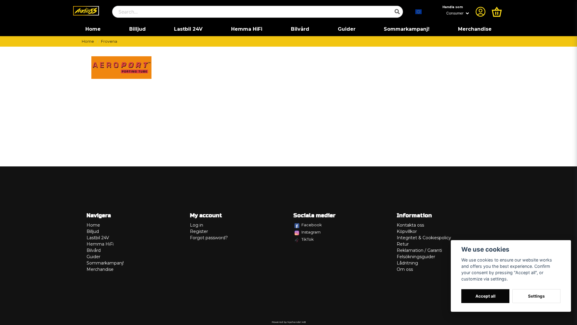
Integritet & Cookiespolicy (424, 237)
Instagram (311, 232)
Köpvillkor (407, 231)
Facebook (311, 224)
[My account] (480, 12)
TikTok (307, 239)
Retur (403, 244)
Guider (347, 29)
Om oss (405, 269)
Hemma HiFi (246, 29)
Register (199, 231)
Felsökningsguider (416, 256)
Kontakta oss (410, 225)
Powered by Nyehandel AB (289, 321)
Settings (536, 296)
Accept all (485, 296)
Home (93, 29)
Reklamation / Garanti (419, 250)
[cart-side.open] (497, 12)
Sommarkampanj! (406, 29)
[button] (418, 11)
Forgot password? (209, 237)
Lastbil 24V (188, 29)
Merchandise (475, 29)
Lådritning (407, 263)
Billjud (137, 29)
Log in (196, 225)
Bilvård (300, 29)
